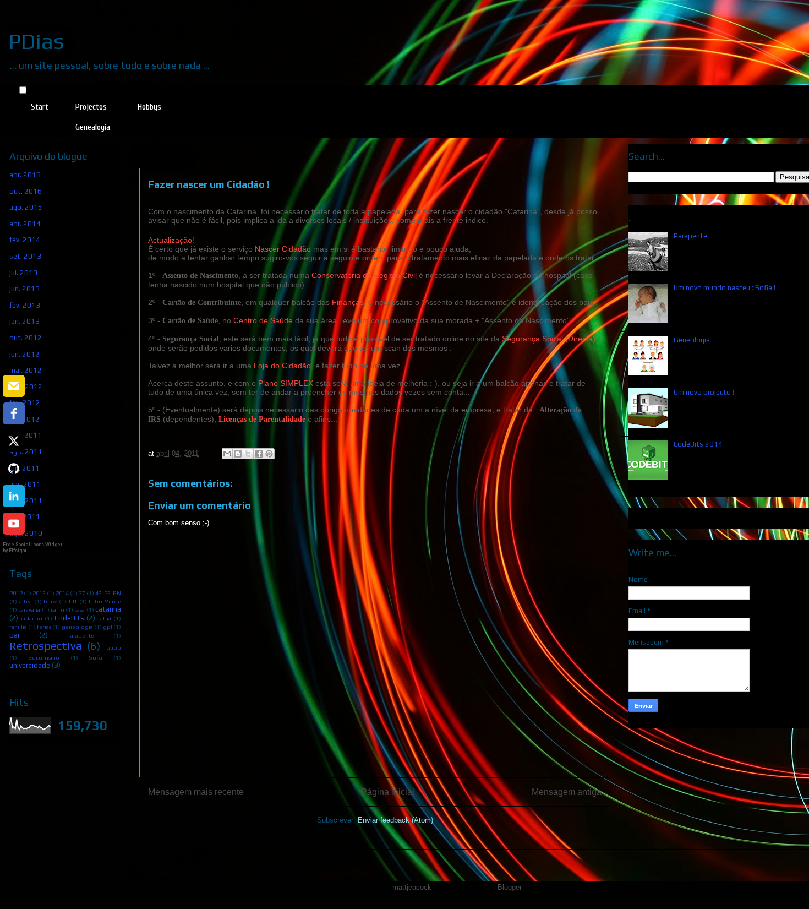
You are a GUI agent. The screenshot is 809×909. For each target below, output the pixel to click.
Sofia (95, 657)
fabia (104, 618)
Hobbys (149, 107)
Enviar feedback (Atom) (395, 820)
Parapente (80, 635)
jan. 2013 (24, 321)
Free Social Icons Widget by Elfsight (32, 547)
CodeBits (69, 618)
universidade (29, 665)
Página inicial (387, 792)
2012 (16, 593)
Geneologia (692, 340)
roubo (112, 647)
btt (73, 601)
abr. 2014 (25, 224)
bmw (50, 601)
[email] (14, 386)
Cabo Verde (105, 601)
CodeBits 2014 (698, 444)
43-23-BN (108, 593)
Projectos (91, 107)
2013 (39, 593)
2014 (62, 593)
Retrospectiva (46, 645)
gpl (107, 626)
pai (14, 635)
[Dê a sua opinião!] (237, 453)
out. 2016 (25, 191)
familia (18, 626)
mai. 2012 (25, 370)
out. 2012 (25, 338)
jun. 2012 (24, 354)
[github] (14, 469)
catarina (108, 609)
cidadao (31, 618)
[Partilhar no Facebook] (258, 453)
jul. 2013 (23, 273)
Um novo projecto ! (704, 392)
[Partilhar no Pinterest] (269, 453)
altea (25, 601)
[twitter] (14, 441)
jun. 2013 (24, 289)
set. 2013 (25, 256)
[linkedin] (14, 496)
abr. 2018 (25, 175)
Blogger (509, 887)
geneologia (77, 626)
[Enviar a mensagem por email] (227, 453)
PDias (36, 41)
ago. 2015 (25, 207)
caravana (29, 609)
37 (82, 593)
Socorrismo (43, 657)
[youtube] (14, 524)
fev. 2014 (24, 240)
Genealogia (92, 127)
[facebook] (14, 413)
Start (39, 107)
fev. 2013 (24, 305)
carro (57, 609)
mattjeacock (411, 887)
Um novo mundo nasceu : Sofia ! (724, 288)
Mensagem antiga (567, 792)
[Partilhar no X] (248, 453)
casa (79, 609)
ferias (44, 626)
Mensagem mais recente (196, 792)
